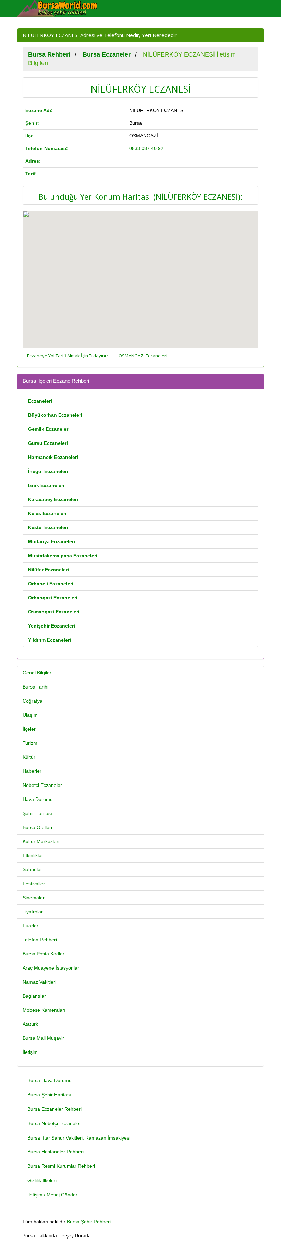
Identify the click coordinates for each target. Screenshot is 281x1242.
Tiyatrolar (33, 911)
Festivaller (34, 883)
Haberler (32, 771)
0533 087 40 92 (146, 148)
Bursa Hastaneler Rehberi (55, 1151)
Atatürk (30, 1024)
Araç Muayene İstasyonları (52, 968)
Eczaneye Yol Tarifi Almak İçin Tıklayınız (67, 356)
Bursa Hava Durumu (49, 1080)
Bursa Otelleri (37, 827)
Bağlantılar (34, 996)
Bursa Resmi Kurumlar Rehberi (61, 1166)
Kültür (29, 757)
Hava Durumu (38, 799)
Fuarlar (30, 925)
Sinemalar (34, 897)
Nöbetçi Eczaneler (42, 785)
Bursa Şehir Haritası (49, 1094)
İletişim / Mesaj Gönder (52, 1194)
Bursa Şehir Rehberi (89, 1222)
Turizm (30, 743)
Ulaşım (30, 715)
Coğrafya (32, 701)
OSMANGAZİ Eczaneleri (143, 356)
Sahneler (32, 869)
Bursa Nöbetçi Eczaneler (54, 1123)
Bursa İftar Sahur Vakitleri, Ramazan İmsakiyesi (78, 1138)
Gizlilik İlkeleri (42, 1180)
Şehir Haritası (37, 813)
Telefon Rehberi (40, 939)
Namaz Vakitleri (39, 982)
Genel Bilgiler (37, 672)
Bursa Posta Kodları (44, 954)
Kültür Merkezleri (41, 841)
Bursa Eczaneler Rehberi (54, 1109)
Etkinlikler (33, 855)
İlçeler (29, 729)
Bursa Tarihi (35, 687)
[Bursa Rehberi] (61, 8)
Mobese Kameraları (44, 1010)
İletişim (30, 1052)
